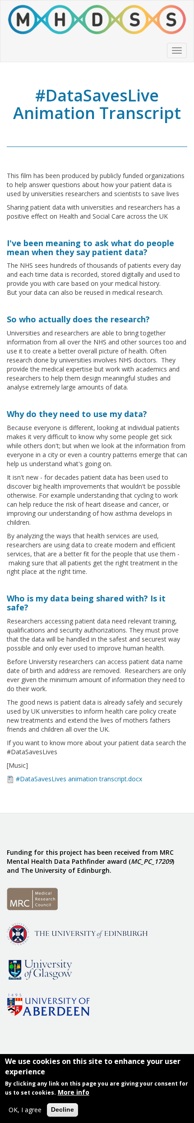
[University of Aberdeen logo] (48, 1003)
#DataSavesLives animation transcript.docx (79, 779)
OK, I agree (25, 1109)
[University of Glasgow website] (39, 968)
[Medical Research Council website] (32, 898)
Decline (62, 1109)
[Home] (97, 20)
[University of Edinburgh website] (77, 933)
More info (73, 1092)
